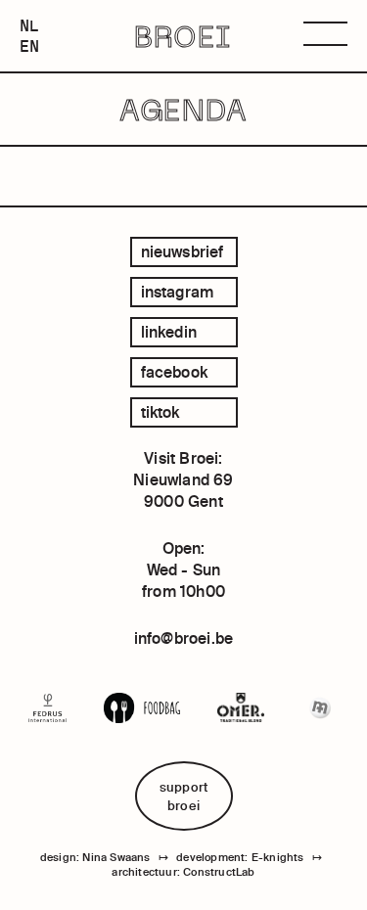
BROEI (183, 36)
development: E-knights (239, 857)
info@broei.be (184, 638)
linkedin (169, 331)
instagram (177, 291)
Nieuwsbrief (182, 251)
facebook (174, 372)
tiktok (160, 412)
